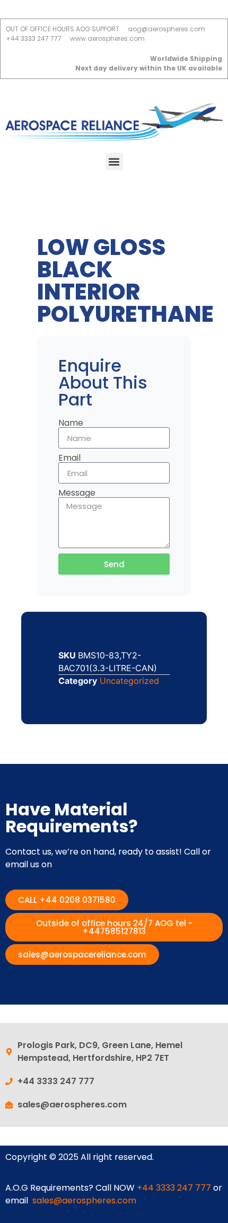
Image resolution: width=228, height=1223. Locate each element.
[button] (114, 161)
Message (76, 493)
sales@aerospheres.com (84, 1200)
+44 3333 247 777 (174, 1188)
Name (70, 423)
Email (69, 458)
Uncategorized (129, 680)
